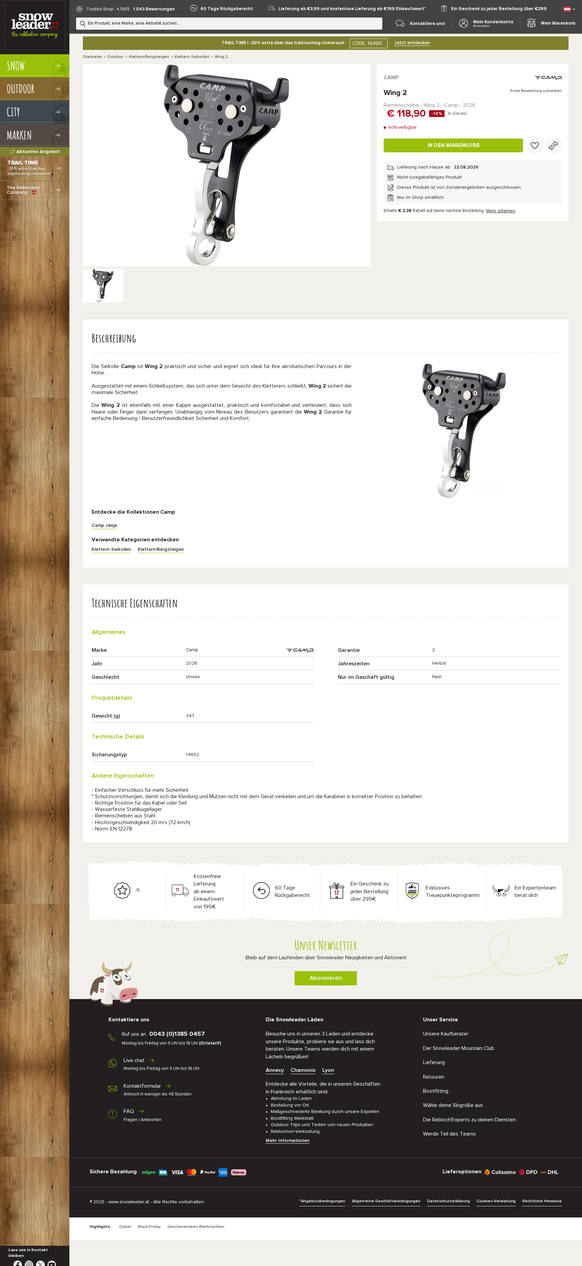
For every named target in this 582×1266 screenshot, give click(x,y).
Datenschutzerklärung (448, 1201)
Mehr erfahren (500, 211)
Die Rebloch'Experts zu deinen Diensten (469, 1119)
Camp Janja (104, 525)
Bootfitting (435, 1091)
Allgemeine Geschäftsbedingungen (386, 1201)
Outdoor (115, 57)
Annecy (275, 1070)
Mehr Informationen (288, 1140)
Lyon (328, 1070)
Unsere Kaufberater (445, 1033)
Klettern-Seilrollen (191, 57)
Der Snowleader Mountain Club (458, 1048)
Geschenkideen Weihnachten (195, 1227)
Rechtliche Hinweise (542, 1201)
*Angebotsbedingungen (322, 1201)
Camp (391, 77)
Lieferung (434, 1062)
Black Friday (149, 1227)
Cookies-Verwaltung (496, 1201)
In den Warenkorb (453, 145)
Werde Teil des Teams (449, 1134)
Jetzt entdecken (412, 42)
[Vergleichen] (553, 145)
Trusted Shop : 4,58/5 (108, 9)
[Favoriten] (534, 145)
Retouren (433, 1077)
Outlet (125, 1227)
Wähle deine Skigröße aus (453, 1105)
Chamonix (303, 1070)
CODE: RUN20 (367, 43)
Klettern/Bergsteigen (149, 57)
